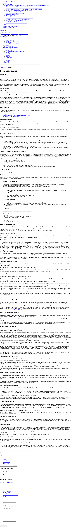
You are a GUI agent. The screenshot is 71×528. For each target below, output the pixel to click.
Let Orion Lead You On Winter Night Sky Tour (16, 20)
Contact (4, 24)
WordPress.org (6, 463)
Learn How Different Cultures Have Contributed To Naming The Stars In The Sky (24, 9)
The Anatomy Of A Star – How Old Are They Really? (17, 19)
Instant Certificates (10, 40)
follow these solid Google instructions (19, 309)
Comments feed (6, 462)
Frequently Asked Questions (9, 1)
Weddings (8, 61)
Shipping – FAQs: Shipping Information (11, 116)
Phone (4, 520)
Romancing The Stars (10, 16)
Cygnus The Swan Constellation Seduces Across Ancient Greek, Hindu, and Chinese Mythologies (27, 5)
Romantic (8, 58)
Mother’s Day (9, 57)
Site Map (5, 496)
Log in (4, 459)
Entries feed (5, 460)
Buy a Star (5, 38)
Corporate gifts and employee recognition (15, 51)
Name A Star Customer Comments (10, 495)
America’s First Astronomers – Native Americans (16, 23)
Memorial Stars (6, 45)
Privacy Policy (6, 493)
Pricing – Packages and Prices (9, 113)
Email (4, 504)
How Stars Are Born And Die (12, 14)
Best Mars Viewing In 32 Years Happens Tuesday (16, 21)
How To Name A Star (10, 15)
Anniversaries (9, 48)
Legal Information (7, 491)
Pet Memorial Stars (10, 46)
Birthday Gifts (9, 50)
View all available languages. (6, 482)
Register (4, 458)
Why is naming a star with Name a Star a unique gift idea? (18, 6)
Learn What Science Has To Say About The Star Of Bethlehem (19, 18)
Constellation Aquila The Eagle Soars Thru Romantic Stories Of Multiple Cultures (24, 8)
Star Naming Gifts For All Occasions (11, 47)
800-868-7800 (3, 30)
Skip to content (3, 36)
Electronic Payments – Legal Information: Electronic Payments (16, 115)
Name (4, 501)
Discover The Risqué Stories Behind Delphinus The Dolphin (19, 10)
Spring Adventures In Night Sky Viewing (15, 13)
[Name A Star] (14, 34)
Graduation (8, 55)
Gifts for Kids (6, 62)
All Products (8, 42)
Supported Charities (7, 492)
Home (1, 67)
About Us (5, 3)
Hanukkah (8, 56)
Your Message (6, 507)
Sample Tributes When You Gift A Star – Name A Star (17, 43)
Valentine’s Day (9, 60)
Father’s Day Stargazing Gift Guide (13, 11)
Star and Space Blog (7, 4)
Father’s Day (8, 53)
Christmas (8, 52)
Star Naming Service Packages (12, 41)
